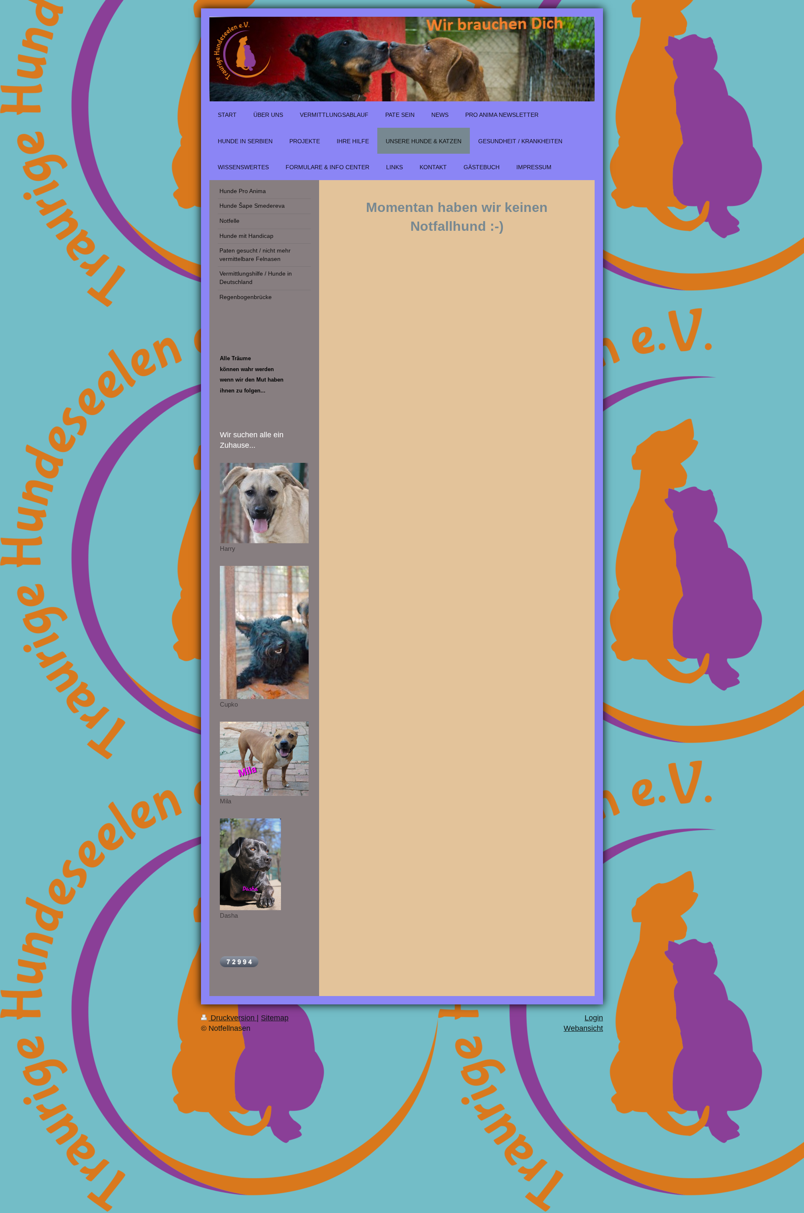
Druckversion (233, 1018)
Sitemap (275, 1018)
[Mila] (264, 759)
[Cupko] (264, 632)
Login (594, 1018)
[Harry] (264, 503)
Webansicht (583, 1028)
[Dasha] (250, 864)
